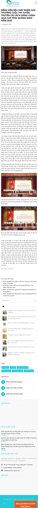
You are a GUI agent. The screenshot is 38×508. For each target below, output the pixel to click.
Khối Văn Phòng (29, 371)
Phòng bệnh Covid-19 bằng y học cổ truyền (19, 335)
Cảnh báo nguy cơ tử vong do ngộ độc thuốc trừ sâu (21, 347)
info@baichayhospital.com (12, 470)
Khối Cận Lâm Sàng (23, 367)
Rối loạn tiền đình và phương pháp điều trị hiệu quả (21, 323)
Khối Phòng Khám (17, 371)
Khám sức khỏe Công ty (14, 382)
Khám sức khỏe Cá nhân (14, 388)
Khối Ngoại (5, 367)
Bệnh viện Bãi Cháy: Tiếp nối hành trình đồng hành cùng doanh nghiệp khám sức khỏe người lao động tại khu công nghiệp (18, 446)
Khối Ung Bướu (6, 371)
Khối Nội (13, 367)
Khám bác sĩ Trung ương (14, 394)
